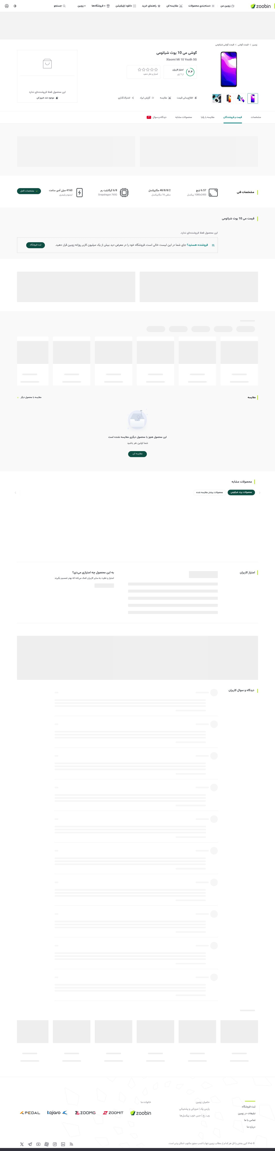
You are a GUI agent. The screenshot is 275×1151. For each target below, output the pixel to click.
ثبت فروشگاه (248, 1106)
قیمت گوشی (243, 44)
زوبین (254, 44)
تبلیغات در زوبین (246, 1113)
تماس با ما (249, 1120)
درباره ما (251, 1127)
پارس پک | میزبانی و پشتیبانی (194, 1109)
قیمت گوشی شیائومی (224, 44)
